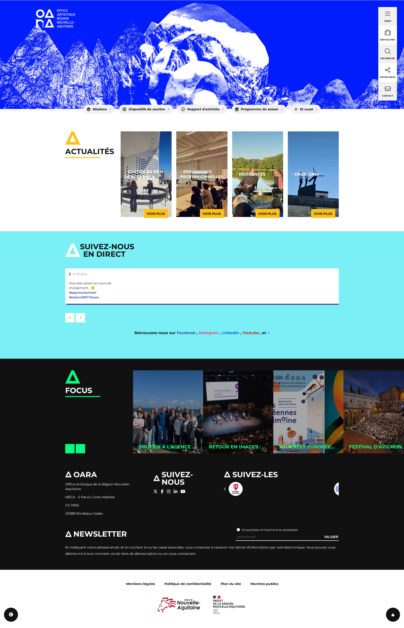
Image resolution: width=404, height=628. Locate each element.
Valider (331, 537)
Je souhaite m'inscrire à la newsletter (270, 530)
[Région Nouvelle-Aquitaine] (179, 604)
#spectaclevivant (83, 292)
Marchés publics (264, 584)
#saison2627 (79, 297)
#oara (94, 297)
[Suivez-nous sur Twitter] (155, 491)
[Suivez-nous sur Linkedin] (175, 491)
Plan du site (231, 584)
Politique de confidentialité (187, 584)
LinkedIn (231, 333)
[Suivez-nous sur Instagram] (168, 491)
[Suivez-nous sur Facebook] (162, 491)
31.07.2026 (80, 274)
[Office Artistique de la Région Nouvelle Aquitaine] (55, 12)
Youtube (251, 333)
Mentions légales (140, 584)
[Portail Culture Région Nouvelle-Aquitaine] (236, 489)
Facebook (187, 333)
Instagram (209, 333)
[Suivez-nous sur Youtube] (182, 491)
